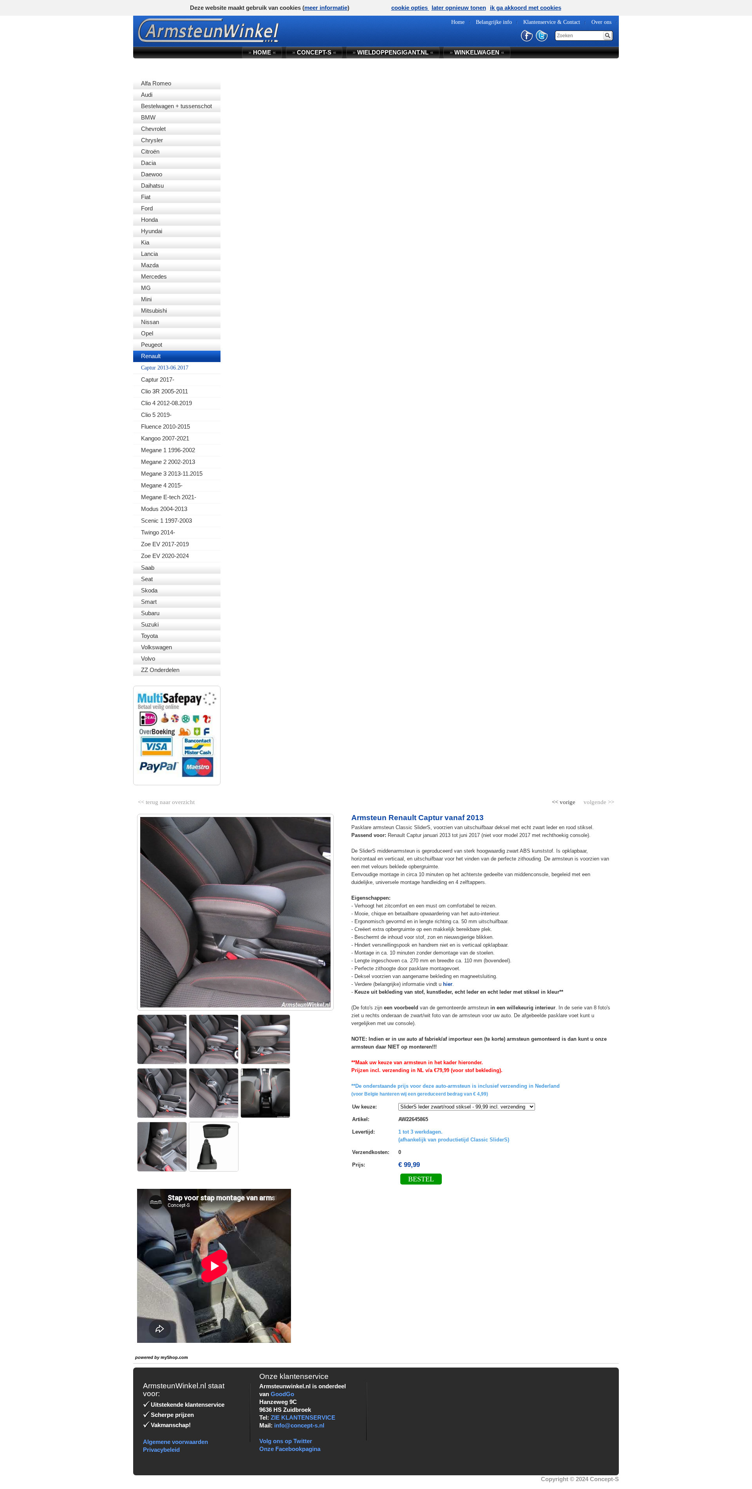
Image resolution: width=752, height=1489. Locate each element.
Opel (147, 333)
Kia (145, 242)
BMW (148, 117)
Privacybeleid (161, 1449)
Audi (146, 94)
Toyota (149, 635)
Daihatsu (152, 185)
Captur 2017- (157, 379)
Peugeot (151, 344)
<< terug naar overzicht (166, 800)
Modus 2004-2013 (164, 508)
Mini (146, 299)
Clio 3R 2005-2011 (164, 391)
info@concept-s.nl (299, 1425)
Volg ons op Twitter (285, 1441)
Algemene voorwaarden (175, 1441)
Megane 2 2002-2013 (168, 461)
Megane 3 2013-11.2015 (171, 473)
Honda (149, 219)
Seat (147, 579)
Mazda (150, 265)
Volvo (148, 658)
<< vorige (564, 800)
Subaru (150, 613)
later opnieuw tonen (459, 7)
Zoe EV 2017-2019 (165, 544)
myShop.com (174, 1357)
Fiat (145, 197)
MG (146, 287)
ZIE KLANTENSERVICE (303, 1417)
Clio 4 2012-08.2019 (166, 403)
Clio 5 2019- (156, 414)
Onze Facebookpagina (289, 1449)
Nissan (150, 322)
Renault (151, 356)
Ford (147, 208)
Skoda (149, 590)
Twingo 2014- (158, 532)
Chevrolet (153, 128)
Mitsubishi (154, 310)
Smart (149, 601)
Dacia (148, 162)
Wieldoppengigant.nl (392, 52)
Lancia (149, 253)
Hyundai (151, 231)
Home (262, 52)
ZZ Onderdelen (160, 670)
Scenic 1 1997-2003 (166, 520)
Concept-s (314, 52)
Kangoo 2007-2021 (165, 438)
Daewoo (151, 174)
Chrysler (152, 140)
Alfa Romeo (156, 83)
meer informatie (325, 7)
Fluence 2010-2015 (165, 426)
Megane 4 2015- (162, 485)
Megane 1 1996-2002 (168, 450)
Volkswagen (156, 647)
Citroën (150, 151)
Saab (147, 567)
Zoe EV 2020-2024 (165, 555)
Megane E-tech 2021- (168, 497)
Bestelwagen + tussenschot (176, 106)
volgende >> (598, 800)
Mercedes (154, 276)
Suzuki (150, 624)
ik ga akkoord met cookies (525, 7)
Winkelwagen (477, 52)
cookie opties (410, 7)
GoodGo (282, 1394)
